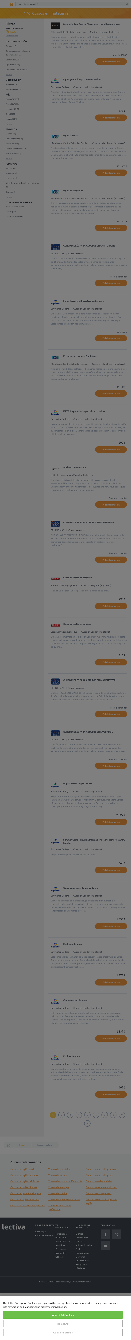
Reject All (63, 1323)
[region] (65, 1318)
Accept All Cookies (63, 1314)
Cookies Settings (63, 1332)
